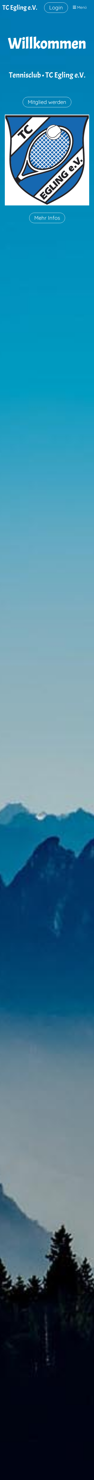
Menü (81, 7)
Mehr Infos (47, 217)
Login (56, 7)
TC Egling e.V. (19, 7)
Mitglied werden (47, 102)
